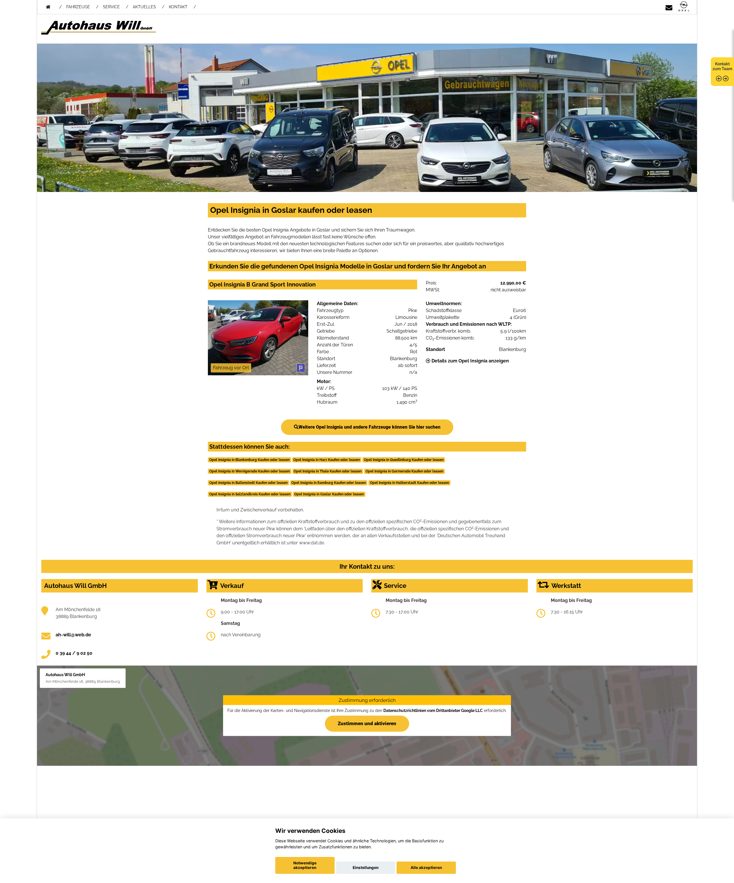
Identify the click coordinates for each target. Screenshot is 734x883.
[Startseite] (684, 6)
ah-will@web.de (73, 634)
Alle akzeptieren (426, 867)
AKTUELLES (144, 7)
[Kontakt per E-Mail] (668, 6)
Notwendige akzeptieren (305, 865)
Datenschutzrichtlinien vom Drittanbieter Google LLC (433, 710)
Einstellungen (365, 867)
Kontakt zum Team (722, 66)
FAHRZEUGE (78, 7)
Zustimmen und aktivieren (367, 723)
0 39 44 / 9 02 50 (74, 653)
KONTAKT (178, 7)
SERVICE (111, 7)
